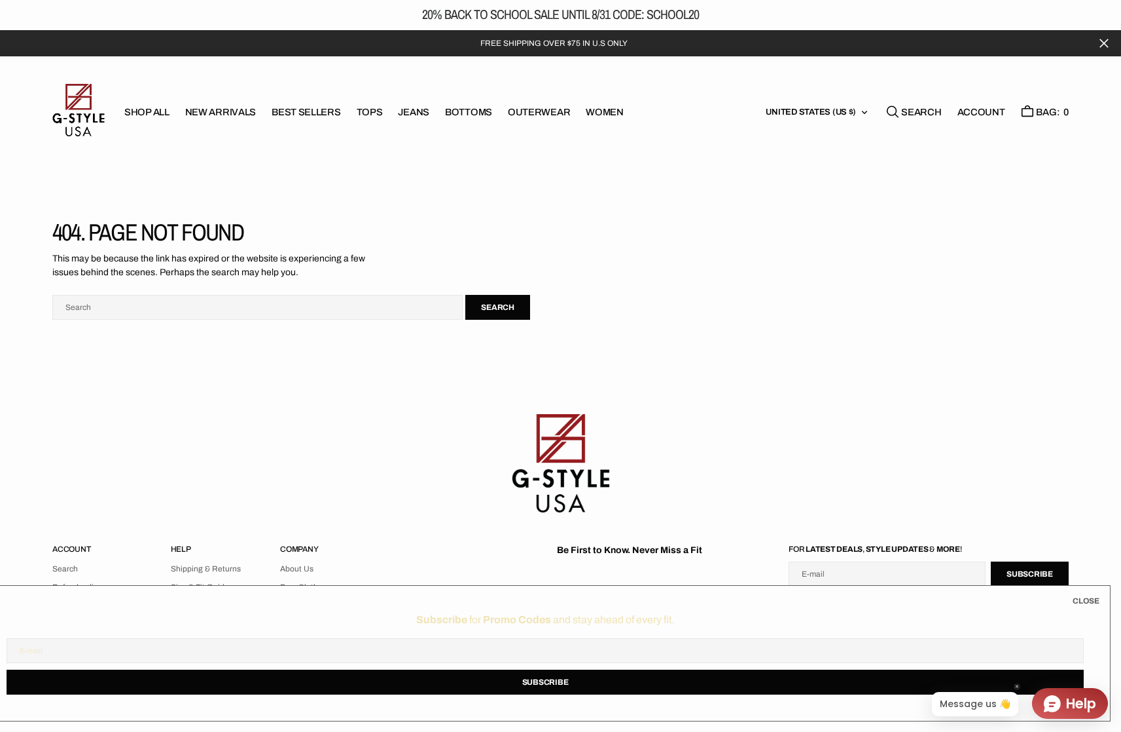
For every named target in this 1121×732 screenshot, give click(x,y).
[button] (981, 112)
